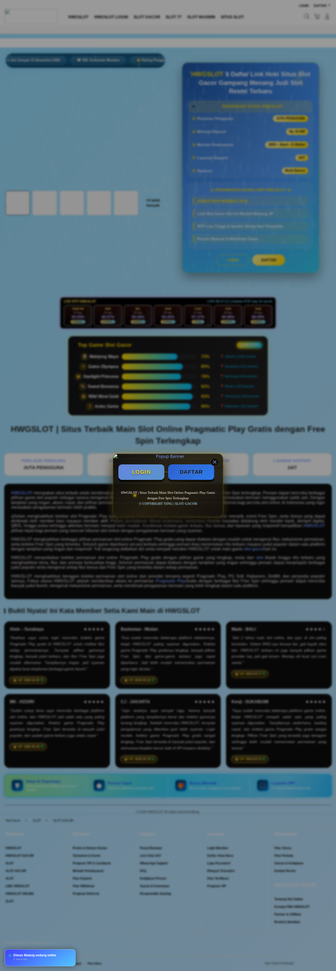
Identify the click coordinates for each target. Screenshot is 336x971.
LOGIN (141, 472)
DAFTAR (191, 472)
